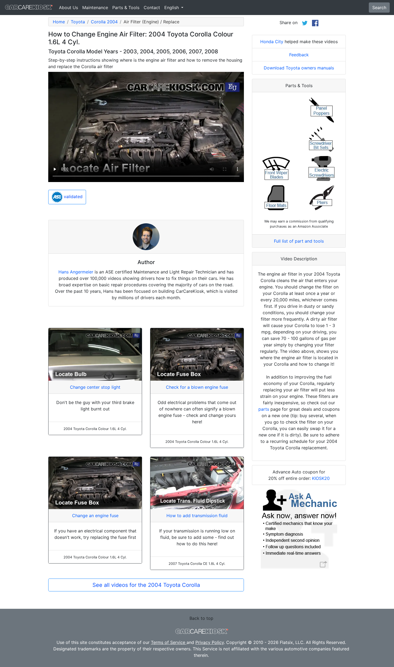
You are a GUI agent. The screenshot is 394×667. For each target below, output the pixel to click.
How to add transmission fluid (197, 515)
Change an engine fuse (95, 515)
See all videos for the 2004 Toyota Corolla (146, 585)
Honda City (271, 41)
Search (379, 7)
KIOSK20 (321, 478)
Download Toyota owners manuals (299, 68)
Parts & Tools (125, 7)
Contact (152, 7)
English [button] (172, 7)
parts (263, 409)
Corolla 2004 (104, 21)
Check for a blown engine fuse (197, 387)
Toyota (78, 21)
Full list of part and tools (299, 241)
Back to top (201, 618)
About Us (68, 7)
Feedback (299, 54)
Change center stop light (95, 387)
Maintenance (95, 7)
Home (59, 21)
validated (72, 196)
